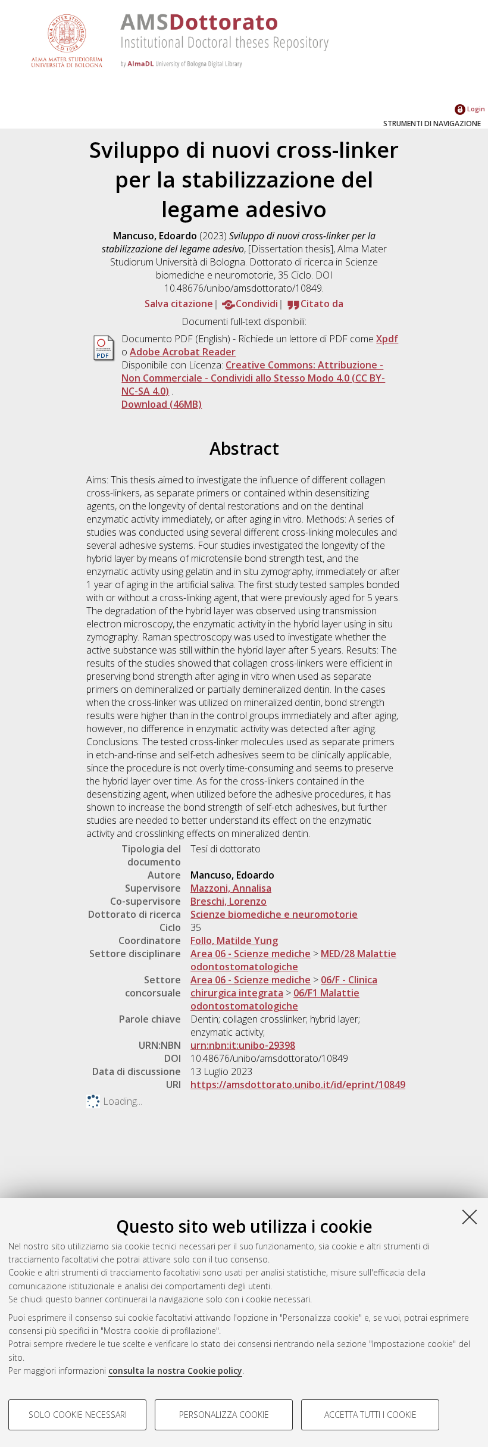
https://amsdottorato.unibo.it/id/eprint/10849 (297, 1084)
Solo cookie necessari (78, 1414)
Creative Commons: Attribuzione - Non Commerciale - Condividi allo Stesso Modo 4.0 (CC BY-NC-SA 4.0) (253, 378)
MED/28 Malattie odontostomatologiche (293, 960)
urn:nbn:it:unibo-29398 (242, 1045)
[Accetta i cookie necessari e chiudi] (469, 1216)
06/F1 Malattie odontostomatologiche (274, 999)
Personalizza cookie (224, 1414)
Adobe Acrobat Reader (183, 351)
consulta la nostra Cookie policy (175, 1370)
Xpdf (387, 338)
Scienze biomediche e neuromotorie (274, 914)
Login (475, 108)
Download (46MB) (161, 404)
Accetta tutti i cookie (370, 1414)
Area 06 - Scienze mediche (250, 953)
